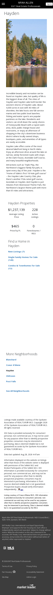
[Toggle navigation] (3, 4)
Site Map (5, 577)
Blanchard (11, 359)
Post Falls (11, 381)
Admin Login (31, 577)
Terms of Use (7, 566)
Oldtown (10, 376)
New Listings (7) (16, 251)
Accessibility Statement (35, 572)
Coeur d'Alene (13, 365)
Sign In (49, 4)
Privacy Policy (31, 566)
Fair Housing (7, 572)
